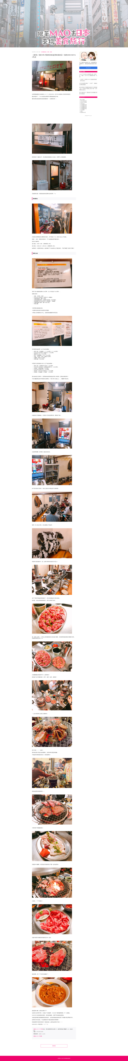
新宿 (48, 51)
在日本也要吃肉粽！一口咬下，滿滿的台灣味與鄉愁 (88, 84)
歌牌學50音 (83, 112)
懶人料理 (82, 99)
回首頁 (54, 1045)
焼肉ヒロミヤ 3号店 (38, 1029)
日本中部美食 (83, 101)
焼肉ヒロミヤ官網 (38, 1036)
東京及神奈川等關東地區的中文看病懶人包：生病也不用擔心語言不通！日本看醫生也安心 (88, 88)
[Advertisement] (54, 110)
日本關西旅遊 (83, 107)
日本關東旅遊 (83, 104)
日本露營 (82, 109)
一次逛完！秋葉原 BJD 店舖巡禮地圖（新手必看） (88, 80)
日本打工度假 (83, 102)
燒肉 (51, 51)
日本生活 (82, 103)
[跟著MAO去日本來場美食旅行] (64, 23)
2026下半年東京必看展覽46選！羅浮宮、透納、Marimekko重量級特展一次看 (88, 75)
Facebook (88, 67)
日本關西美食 (83, 108)
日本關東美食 (44, 51)
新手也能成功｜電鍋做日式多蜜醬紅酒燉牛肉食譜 (88, 93)
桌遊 (81, 111)
